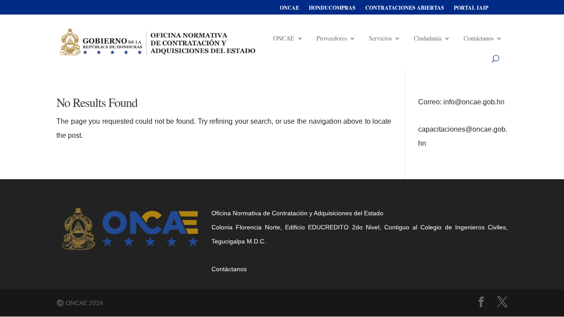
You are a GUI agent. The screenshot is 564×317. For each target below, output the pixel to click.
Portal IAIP (471, 8)
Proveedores (331, 38)
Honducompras (332, 8)
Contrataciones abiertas (404, 8)
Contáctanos (479, 38)
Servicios (380, 38)
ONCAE (289, 8)
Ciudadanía (428, 38)
